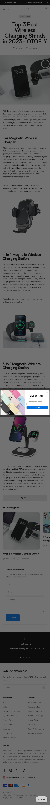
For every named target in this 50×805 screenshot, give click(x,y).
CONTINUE (37, 407)
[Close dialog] (48, 392)
